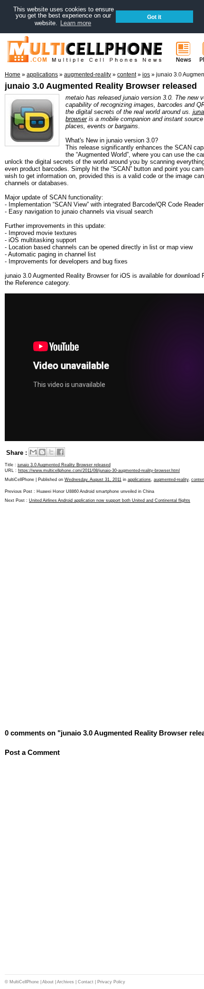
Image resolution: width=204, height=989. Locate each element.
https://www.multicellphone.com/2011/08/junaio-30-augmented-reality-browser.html (99, 470)
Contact (85, 982)
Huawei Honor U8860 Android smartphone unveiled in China (95, 491)
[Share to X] (51, 452)
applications (139, 479)
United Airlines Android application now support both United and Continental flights (109, 500)
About (48, 982)
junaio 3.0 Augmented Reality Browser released (101, 86)
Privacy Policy (111, 982)
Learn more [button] (75, 23)
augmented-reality (171, 479)
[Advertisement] (102, 615)
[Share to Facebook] (60, 452)
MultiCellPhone (24, 982)
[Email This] (33, 452)
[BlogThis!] (42, 452)
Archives (65, 982)
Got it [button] (154, 17)
